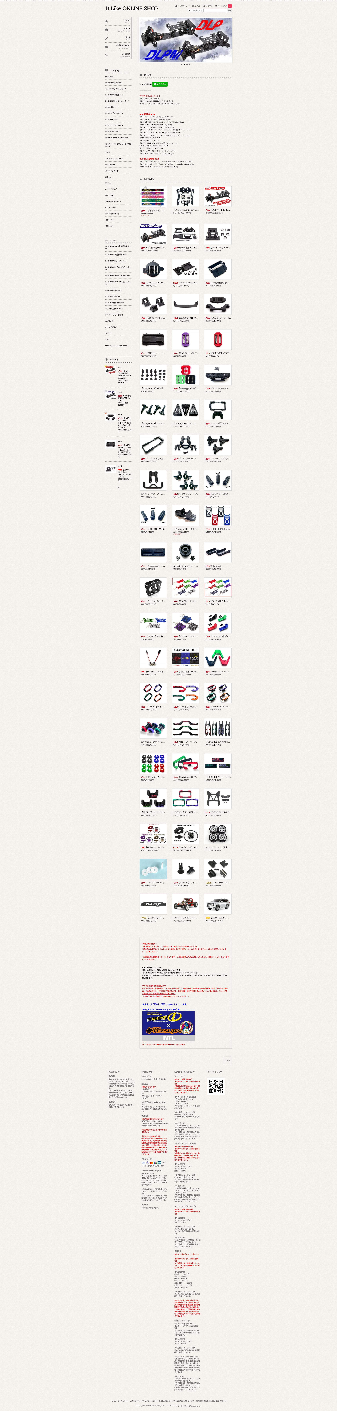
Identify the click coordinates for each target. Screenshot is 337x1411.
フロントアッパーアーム (189, 742)
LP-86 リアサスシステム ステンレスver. (154, 146)
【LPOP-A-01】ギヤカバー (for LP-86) (228, 636)
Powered (172, 1406)
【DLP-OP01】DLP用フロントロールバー (229, 529)
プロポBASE (215, 566)
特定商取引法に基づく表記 (205, 1401)
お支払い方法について (167, 1401)
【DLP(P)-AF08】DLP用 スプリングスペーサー (157, 117)
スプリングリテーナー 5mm (158, 777)
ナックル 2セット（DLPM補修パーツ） (195, 494)
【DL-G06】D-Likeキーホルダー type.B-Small (157, 127)
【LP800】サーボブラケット (158, 706)
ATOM (223, 1401)
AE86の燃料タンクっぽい (221, 282)
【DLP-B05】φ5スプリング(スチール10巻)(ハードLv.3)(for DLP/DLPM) (166, 161)
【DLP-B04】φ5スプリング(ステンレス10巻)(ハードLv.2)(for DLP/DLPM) (167, 164)
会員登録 (209, 6)
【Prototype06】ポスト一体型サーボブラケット (232, 706)
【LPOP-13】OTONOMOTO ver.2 (161, 529)
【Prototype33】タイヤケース (151, 140)
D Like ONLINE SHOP (131, 8)
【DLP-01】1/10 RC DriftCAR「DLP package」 (157, 154)
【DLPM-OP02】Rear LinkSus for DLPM (155, 119)
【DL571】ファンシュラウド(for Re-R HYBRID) (167, 318)
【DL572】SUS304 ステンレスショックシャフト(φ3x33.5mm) (162, 122)
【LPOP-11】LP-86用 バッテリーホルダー (192, 812)
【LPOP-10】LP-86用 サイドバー (221, 742)
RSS (217, 1401)
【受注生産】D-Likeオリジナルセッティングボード (201, 671)
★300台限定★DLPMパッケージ (160, 247)
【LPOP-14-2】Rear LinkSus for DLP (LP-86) (231, 247)
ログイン (197, 6)
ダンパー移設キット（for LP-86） (152, 148)
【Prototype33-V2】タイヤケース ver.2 (196, 388)
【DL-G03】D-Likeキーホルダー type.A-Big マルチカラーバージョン (165, 135)
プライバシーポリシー (149, 1401)
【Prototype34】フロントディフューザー (197, 318)
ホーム (113, 1401)
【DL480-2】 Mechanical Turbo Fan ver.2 (164, 847)
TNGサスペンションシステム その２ (227, 671)
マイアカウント (183, 6)
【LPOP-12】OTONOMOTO (150, 138)
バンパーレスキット (219, 388)
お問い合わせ (135, 1401)
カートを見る (224, 6)
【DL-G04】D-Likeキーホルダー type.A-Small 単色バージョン (162, 132)
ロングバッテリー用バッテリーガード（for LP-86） (158, 151)
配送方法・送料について (185, 1401)
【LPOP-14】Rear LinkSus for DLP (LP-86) (156, 125)
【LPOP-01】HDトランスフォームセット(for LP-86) (159, 167)
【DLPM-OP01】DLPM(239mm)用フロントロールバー (160, 143)
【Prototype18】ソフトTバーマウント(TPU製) (194, 529)
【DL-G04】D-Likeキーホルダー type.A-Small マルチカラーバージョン (165, 130)
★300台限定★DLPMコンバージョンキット (197, 247)
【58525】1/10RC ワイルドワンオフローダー (193, 917)
